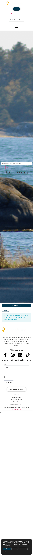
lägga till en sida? (12, 319)
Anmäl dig (9, 382)
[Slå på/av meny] (16, 27)
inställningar (7, 545)
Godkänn (7, 548)
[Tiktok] (28, 355)
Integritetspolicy (16, 399)
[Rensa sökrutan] (11, 23)
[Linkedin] (20, 355)
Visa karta (15, 305)
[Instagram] (13, 355)
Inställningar (23, 548)
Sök (8, 167)
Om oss (16, 395)
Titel (4, 310)
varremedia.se (16, 409)
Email (5, 364)
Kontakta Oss (16, 397)
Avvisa (14, 548)
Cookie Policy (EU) (16, 404)
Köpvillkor (16, 402)
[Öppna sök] (11, 14)
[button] (16, 412)
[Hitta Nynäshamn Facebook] (5, 355)
